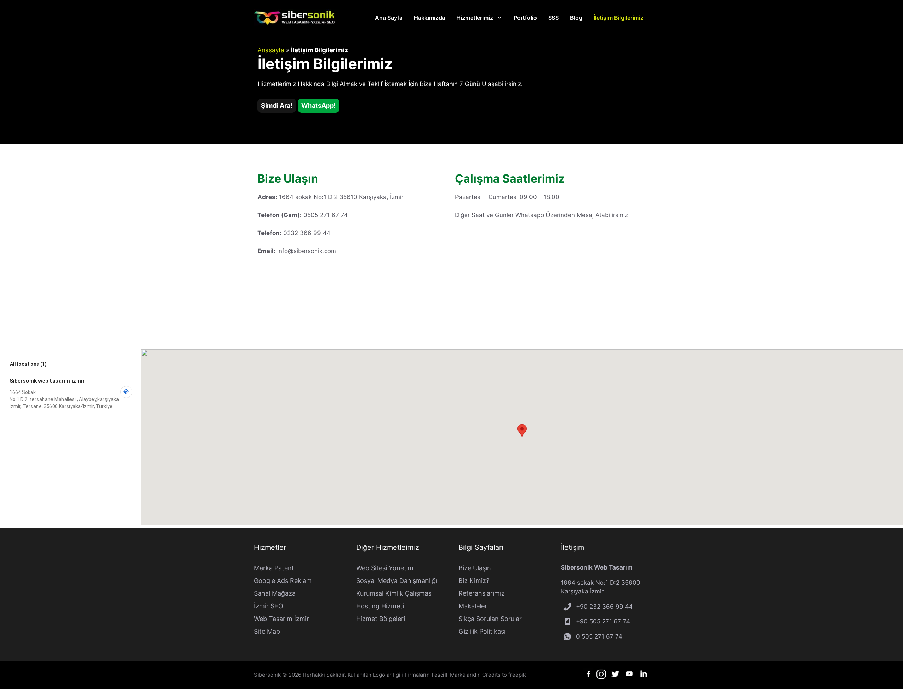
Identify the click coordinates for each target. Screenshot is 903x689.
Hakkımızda (429, 17)
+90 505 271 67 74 (603, 621)
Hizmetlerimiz (474, 17)
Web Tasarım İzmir (281, 618)
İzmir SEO (268, 606)
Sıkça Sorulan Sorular (490, 618)
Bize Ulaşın (475, 568)
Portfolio (525, 17)
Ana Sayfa (388, 17)
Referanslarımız (482, 593)
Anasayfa (270, 50)
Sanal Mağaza (275, 593)
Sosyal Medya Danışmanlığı (396, 580)
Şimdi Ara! (276, 105)
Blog (576, 17)
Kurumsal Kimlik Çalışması (394, 593)
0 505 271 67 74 (599, 636)
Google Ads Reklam (283, 580)
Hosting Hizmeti (380, 606)
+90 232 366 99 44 (604, 606)
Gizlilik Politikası (482, 631)
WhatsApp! (318, 105)
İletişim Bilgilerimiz (618, 17)
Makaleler (473, 606)
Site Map (267, 631)
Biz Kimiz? (474, 580)
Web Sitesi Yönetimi (385, 568)
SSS (553, 17)
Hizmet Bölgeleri (380, 618)
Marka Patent (274, 568)
